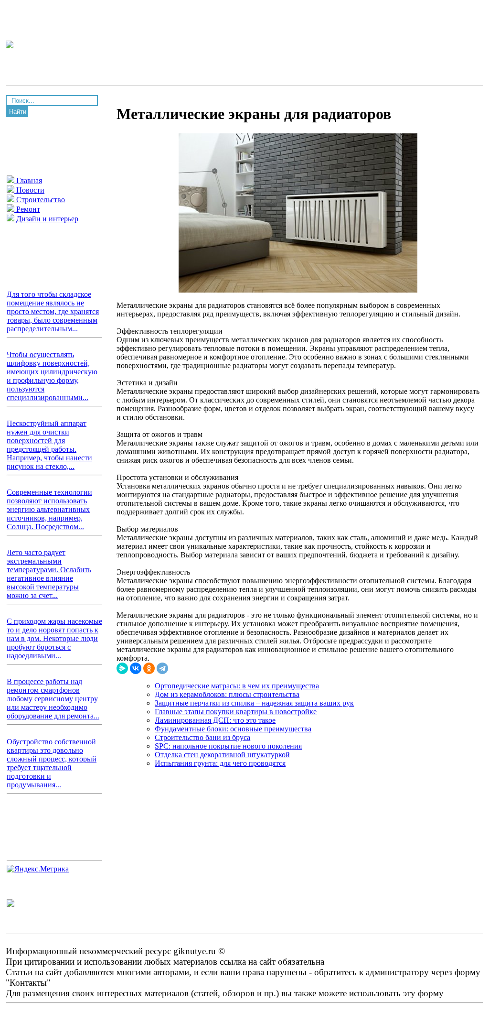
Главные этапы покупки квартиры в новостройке (236, 711)
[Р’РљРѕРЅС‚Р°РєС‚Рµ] (135, 668)
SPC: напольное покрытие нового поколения (228, 746)
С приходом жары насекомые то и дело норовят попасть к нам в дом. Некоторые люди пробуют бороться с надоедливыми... (54, 638)
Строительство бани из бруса (202, 737)
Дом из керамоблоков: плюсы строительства (227, 694)
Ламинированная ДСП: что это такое (215, 720)
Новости (29, 190)
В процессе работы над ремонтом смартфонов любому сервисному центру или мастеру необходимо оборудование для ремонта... (53, 698)
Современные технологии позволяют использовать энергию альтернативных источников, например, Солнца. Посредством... (49, 509)
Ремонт (27, 209)
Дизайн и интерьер (46, 219)
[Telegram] (162, 668)
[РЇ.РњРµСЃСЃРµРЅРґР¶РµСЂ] (122, 668)
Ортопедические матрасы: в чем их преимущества (237, 686)
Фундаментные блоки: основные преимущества (233, 729)
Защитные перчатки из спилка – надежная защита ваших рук (254, 703)
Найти (17, 111)
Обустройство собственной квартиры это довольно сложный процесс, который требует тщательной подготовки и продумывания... (51, 763)
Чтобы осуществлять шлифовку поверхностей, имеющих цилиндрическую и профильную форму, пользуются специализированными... (52, 376)
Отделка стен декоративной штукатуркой (222, 755)
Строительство (39, 200)
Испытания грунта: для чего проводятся (220, 763)
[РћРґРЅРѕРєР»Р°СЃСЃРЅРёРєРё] (149, 668)
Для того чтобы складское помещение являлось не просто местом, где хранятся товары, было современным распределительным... (53, 311)
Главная (28, 180)
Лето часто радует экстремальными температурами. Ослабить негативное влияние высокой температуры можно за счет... (49, 573)
